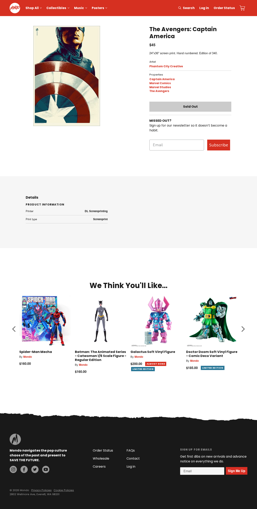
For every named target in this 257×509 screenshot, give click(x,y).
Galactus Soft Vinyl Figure (153, 352)
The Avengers (159, 91)
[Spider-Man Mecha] (45, 321)
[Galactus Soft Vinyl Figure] (156, 321)
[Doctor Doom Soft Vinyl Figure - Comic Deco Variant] (212, 321)
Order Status (224, 8)
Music (79, 8)
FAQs (130, 450)
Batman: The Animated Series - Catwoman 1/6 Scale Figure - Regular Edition (100, 356)
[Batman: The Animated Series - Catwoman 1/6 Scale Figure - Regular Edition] (100, 321)
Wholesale (101, 458)
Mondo (27, 357)
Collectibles (56, 8)
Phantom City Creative (166, 66)
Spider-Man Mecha (35, 352)
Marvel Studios (160, 87)
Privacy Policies (41, 490)
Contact (133, 458)
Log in (204, 8)
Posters (98, 8)
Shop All (32, 8)
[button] (14, 329)
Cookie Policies (64, 490)
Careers (99, 466)
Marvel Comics (160, 83)
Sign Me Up (236, 470)
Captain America (162, 79)
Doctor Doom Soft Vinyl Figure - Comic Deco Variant (211, 354)
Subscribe (218, 145)
